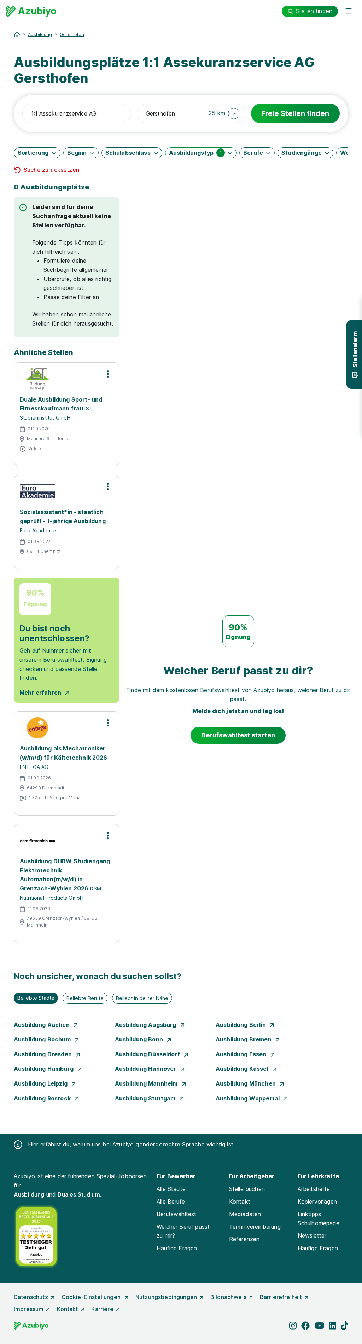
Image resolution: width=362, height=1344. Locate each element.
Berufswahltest (176, 1213)
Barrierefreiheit (281, 1297)
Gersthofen (72, 34)
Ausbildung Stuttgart (146, 1098)
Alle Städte (171, 1188)
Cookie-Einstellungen (92, 1297)
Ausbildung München (246, 1083)
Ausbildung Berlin (241, 1024)
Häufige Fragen (177, 1248)
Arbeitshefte (314, 1188)
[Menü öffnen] (348, 11)
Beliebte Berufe (85, 998)
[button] (224, 113)
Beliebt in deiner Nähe (142, 998)
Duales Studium (79, 1194)
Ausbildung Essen (242, 1054)
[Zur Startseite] (31, 11)
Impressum (28, 1309)
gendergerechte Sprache (170, 1144)
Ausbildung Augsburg (146, 1024)
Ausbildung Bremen (244, 1039)
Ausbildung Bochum (43, 1039)
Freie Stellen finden (295, 113)
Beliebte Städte (35, 998)
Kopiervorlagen (317, 1201)
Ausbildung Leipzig (41, 1083)
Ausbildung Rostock (43, 1098)
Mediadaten (245, 1213)
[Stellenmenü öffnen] (107, 374)
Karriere (102, 1309)
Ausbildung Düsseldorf (148, 1054)
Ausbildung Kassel (243, 1068)
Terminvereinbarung (255, 1226)
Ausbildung (40, 34)
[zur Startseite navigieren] (17, 34)
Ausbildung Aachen (42, 1024)
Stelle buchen (247, 1188)
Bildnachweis (228, 1297)
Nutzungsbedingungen (166, 1297)
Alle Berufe (171, 1201)
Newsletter (312, 1235)
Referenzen (244, 1239)
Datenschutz (31, 1297)
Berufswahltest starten (238, 735)
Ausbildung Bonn (140, 1039)
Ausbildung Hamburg (44, 1068)
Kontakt (239, 1201)
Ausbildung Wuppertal (248, 1098)
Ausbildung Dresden (43, 1054)
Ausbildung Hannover (146, 1068)
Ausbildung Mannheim (147, 1083)
